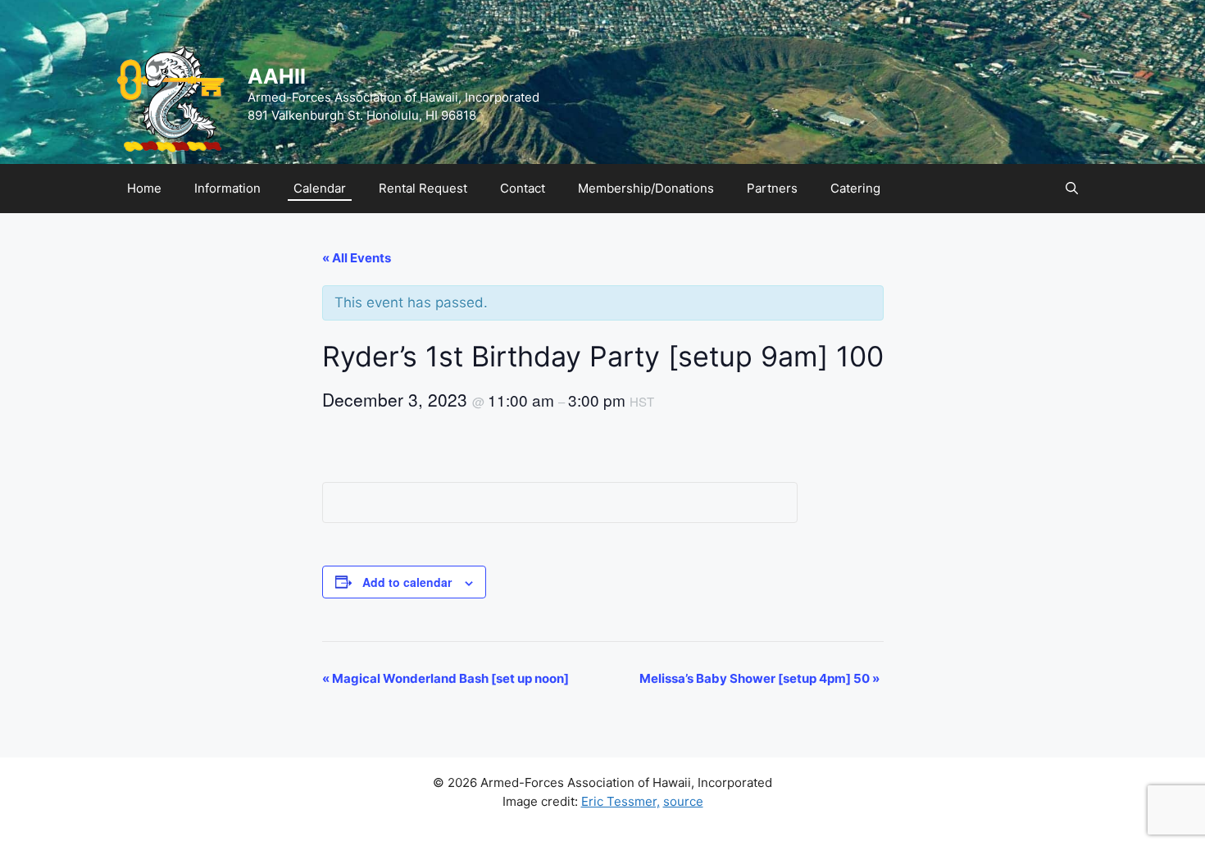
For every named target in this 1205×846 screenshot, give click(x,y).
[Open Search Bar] (1071, 188)
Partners (772, 188)
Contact (522, 188)
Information (227, 188)
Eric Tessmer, (620, 801)
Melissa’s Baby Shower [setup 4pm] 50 (759, 678)
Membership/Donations (646, 188)
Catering (855, 188)
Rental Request (423, 188)
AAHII (277, 76)
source (683, 801)
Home (144, 188)
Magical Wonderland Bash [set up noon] (445, 678)
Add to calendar (407, 582)
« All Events (356, 258)
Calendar (319, 188)
